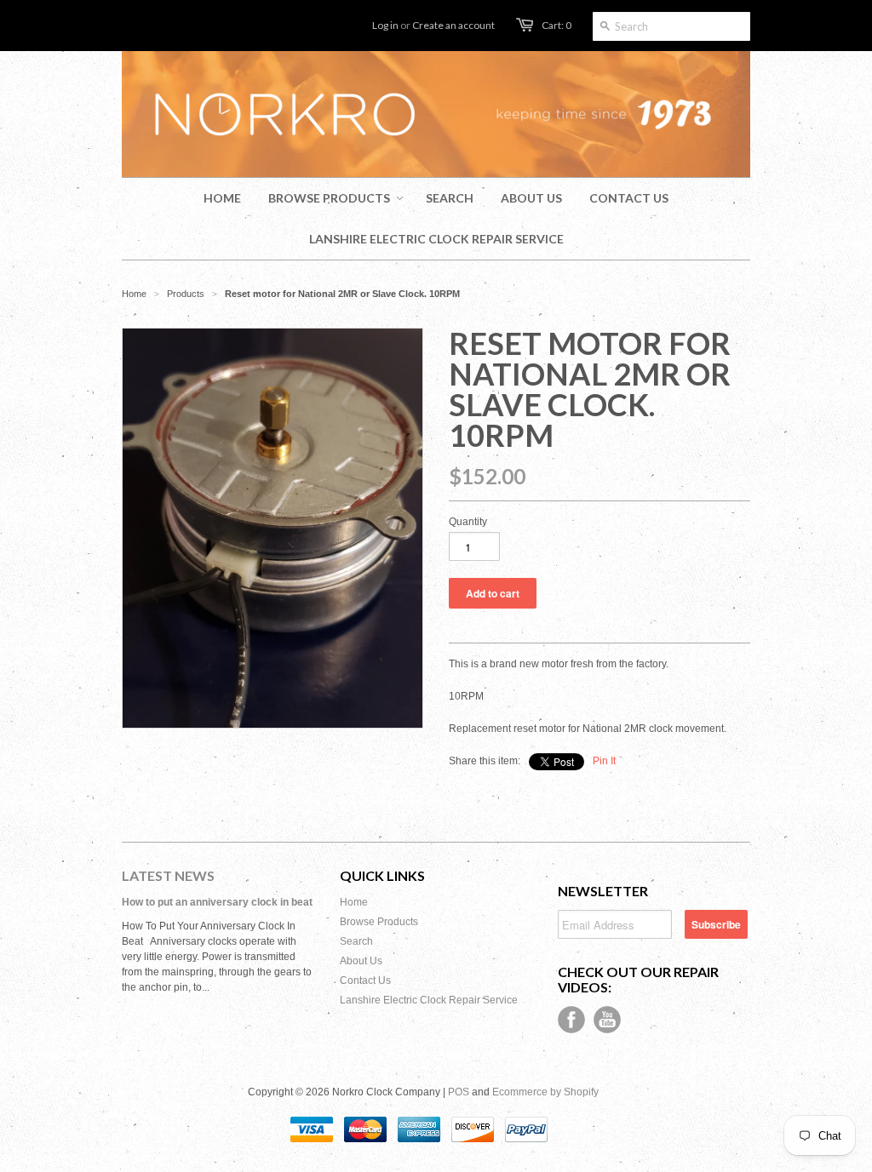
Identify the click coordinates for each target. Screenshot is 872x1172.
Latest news (168, 875)
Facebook (571, 1019)
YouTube (607, 1019)
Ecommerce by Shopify (545, 1092)
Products (185, 294)
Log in (385, 25)
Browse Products (379, 922)
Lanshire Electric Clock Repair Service (429, 1000)
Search (356, 941)
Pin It (604, 761)
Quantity (468, 522)
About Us (361, 961)
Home (354, 902)
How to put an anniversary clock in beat (217, 902)
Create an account (453, 25)
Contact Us (365, 980)
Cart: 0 (556, 25)
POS (458, 1092)
